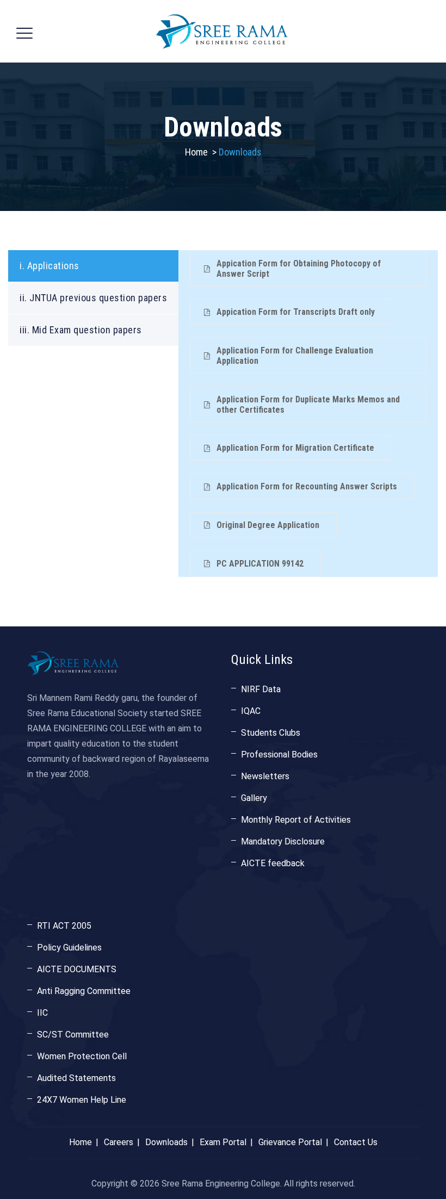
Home (196, 152)
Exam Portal (223, 1142)
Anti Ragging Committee (84, 991)
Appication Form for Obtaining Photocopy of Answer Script (298, 268)
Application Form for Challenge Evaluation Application (294, 355)
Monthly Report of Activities (296, 820)
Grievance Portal (290, 1142)
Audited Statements (76, 1078)
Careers (118, 1142)
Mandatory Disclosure (283, 841)
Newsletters (265, 776)
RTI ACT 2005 (64, 926)
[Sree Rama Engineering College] (222, 31)
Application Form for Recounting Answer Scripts (306, 486)
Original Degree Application (267, 525)
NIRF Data (261, 689)
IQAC (251, 711)
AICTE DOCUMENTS (76, 969)
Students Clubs (270, 733)
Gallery (254, 798)
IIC (42, 1013)
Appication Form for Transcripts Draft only (295, 312)
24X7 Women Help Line (81, 1100)
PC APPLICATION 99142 (259, 563)
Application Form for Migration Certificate (295, 448)
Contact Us (355, 1142)
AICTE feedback (273, 863)
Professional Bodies (279, 754)
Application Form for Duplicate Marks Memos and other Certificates (308, 404)
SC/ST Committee (73, 1034)
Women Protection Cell (82, 1056)
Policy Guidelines (69, 947)
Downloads (166, 1142)
